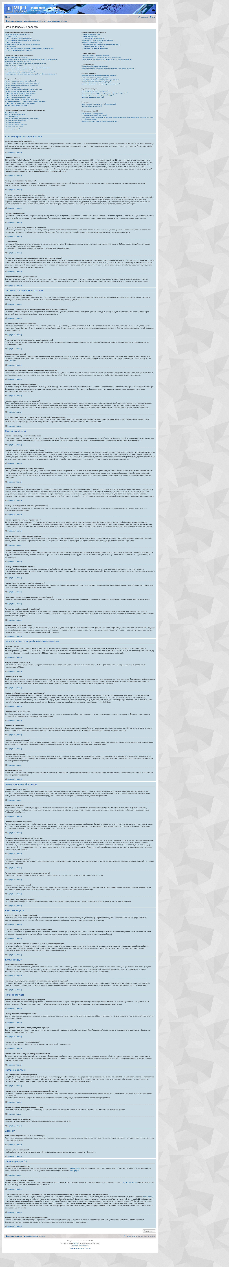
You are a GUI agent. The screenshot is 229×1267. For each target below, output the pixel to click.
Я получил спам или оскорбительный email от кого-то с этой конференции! (107, 59)
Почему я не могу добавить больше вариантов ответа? (23, 89)
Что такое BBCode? (11, 112)
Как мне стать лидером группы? (92, 42)
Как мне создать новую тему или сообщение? (20, 81)
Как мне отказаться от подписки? (93, 97)
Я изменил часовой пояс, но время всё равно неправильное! (25, 64)
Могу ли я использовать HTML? (15, 114)
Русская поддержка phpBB (80, 1245)
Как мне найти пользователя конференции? (96, 82)
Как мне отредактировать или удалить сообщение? (22, 83)
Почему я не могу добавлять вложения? (18, 95)
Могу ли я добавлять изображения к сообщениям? (22, 118)
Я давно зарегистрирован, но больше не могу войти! (22, 44)
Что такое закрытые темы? (14, 127)
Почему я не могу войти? (13, 42)
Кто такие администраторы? (91, 34)
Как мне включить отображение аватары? (19, 70)
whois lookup (148, 1197)
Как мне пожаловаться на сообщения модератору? (22, 99)
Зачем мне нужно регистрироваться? (17, 34)
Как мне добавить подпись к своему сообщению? (21, 85)
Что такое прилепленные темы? (16, 125)
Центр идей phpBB (129, 1183)
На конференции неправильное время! (18, 61)
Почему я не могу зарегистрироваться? (18, 38)
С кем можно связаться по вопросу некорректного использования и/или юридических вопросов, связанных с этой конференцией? (118, 118)
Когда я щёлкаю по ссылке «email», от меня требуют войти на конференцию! (31, 74)
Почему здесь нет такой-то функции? (94, 115)
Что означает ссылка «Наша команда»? (95, 48)
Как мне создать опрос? (13, 87)
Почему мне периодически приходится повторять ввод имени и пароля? (29, 48)
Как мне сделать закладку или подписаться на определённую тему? (104, 93)
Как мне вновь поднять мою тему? (16, 105)
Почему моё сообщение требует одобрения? (20, 103)
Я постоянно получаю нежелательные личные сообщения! (101, 57)
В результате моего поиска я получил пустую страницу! (100, 80)
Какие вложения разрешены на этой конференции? (99, 104)
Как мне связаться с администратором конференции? (100, 121)
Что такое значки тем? (12, 129)
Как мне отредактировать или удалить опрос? (20, 91)
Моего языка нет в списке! (14, 66)
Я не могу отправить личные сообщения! (95, 55)
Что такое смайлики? (12, 116)
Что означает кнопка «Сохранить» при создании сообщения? (25, 101)
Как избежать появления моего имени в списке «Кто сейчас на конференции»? (31, 59)
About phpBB (74, 1171)
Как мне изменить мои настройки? (16, 57)
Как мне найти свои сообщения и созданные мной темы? (101, 84)
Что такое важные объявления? (15, 120)
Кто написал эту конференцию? (92, 113)
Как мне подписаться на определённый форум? (98, 95)
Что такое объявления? (13, 122)
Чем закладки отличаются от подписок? (95, 91)
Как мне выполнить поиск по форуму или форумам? (99, 75)
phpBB (12, 361)
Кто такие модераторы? (89, 36)
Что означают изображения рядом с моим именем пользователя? (27, 68)
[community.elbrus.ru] (17, 8)
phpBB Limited (75, 1168)
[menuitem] (7, 17)
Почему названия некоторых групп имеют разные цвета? (101, 44)
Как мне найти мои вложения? (92, 106)
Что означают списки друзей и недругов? (95, 66)
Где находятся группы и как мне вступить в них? (98, 40)
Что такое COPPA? (11, 36)
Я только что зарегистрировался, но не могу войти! (22, 40)
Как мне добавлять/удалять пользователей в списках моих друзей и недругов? (108, 68)
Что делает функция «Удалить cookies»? (18, 50)
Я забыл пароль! (10, 46)
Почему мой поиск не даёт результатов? (95, 78)
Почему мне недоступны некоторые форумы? (20, 93)
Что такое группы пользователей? (93, 38)
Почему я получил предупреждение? (17, 97)
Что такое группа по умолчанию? (93, 46)
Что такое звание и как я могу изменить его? (20, 72)
